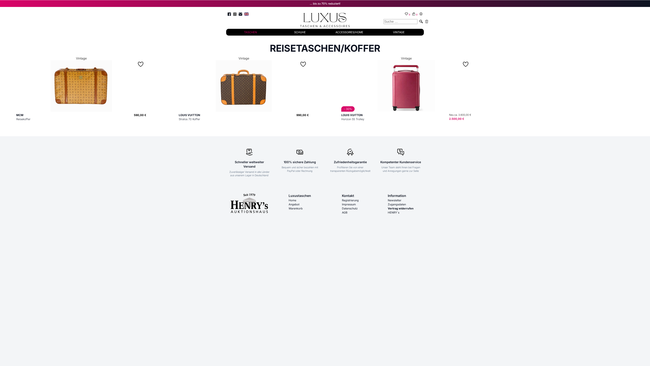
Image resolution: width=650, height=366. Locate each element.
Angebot (294, 204)
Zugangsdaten (397, 204)
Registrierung (350, 200)
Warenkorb (296, 208)
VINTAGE (399, 32)
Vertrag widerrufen (401, 208)
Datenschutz (350, 208)
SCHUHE (300, 32)
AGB (344, 212)
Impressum (349, 204)
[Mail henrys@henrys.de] (240, 14)
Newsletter (394, 200)
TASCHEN (250, 32)
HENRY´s (393, 212)
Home (292, 200)
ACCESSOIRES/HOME (349, 32)
